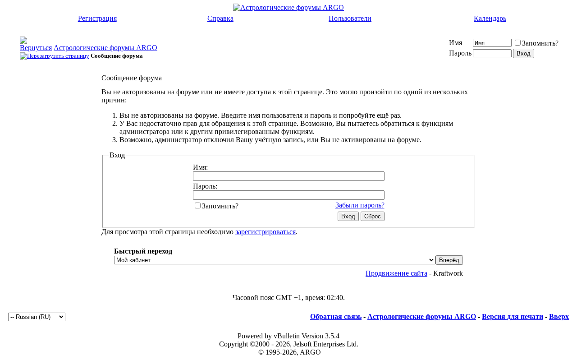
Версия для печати (512, 316)
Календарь (490, 18)
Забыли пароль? (360, 205)
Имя (455, 42)
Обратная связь (336, 316)
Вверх (559, 316)
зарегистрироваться (265, 231)
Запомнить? (540, 43)
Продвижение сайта (396, 273)
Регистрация (97, 18)
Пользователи (350, 18)
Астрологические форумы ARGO (105, 47)
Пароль (460, 53)
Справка (220, 18)
